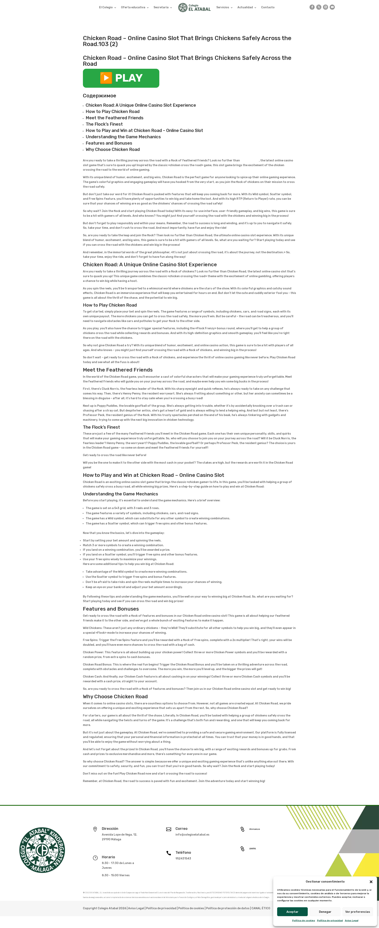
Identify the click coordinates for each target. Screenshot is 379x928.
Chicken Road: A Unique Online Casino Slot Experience (141, 105)
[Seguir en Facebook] (312, 7)
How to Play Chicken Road (113, 111)
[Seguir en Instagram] (325, 7)
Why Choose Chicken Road (113, 149)
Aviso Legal (351, 920)
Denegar (325, 912)
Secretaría (161, 7)
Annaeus (254, 829)
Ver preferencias (357, 912)
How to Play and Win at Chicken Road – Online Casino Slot (144, 130)
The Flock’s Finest (104, 124)
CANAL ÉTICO (260, 908)
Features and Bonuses (109, 143)
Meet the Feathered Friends (115, 117)
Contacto (268, 7)
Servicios (222, 7)
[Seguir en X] (318, 7)
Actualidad (245, 7)
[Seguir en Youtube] (332, 7)
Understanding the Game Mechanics (123, 136)
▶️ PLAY (121, 78)
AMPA (252, 848)
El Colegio (106, 7)
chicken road (249, 160)
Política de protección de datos (228, 908)
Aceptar (292, 912)
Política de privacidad (330, 920)
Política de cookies (303, 920)
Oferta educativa (133, 7)
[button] (371, 882)
